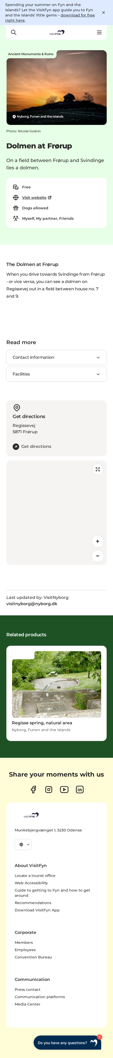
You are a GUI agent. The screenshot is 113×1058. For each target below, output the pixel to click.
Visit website (34, 197)
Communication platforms (40, 997)
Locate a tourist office (35, 875)
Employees (25, 949)
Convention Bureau (33, 957)
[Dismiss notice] (103, 12)
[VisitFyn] (31, 815)
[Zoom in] (97, 541)
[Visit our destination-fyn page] (79, 789)
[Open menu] (99, 32)
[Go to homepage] (56, 32)
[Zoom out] (97, 556)
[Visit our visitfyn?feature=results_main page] (64, 789)
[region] (56, 512)
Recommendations (33, 902)
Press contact (27, 989)
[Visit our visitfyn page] (48, 789)
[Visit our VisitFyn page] (33, 789)
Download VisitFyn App (37, 910)
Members (24, 942)
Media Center (27, 1004)
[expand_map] (98, 469)
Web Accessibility (31, 883)
